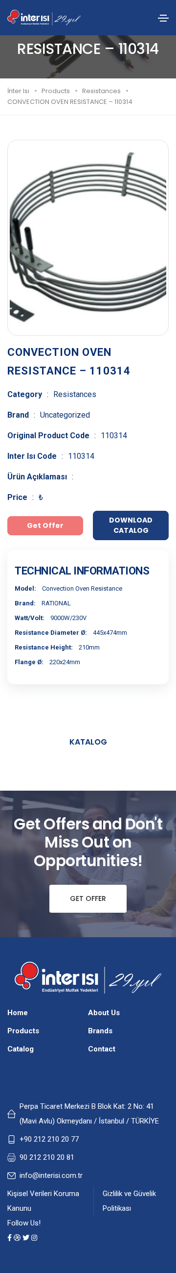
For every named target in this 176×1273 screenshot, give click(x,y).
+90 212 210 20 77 (49, 1139)
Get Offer (88, 898)
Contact (101, 1049)
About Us (104, 1012)
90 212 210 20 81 (47, 1157)
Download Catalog (131, 525)
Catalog (20, 1049)
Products (56, 91)
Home (17, 1012)
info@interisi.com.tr (51, 1175)
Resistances (101, 91)
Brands (100, 1030)
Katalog (88, 742)
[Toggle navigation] (163, 18)
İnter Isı (18, 91)
